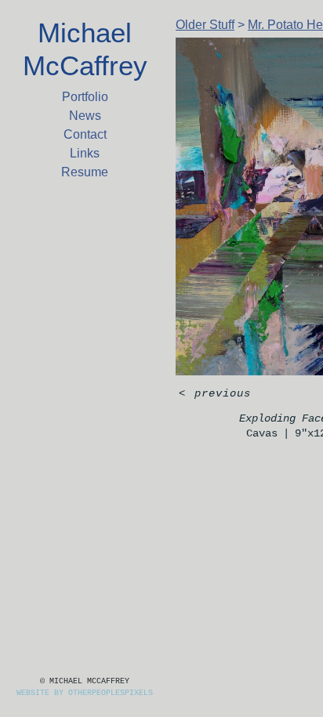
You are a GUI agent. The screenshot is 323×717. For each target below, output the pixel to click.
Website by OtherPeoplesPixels (84, 693)
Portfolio (85, 96)
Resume (84, 172)
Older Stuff (205, 24)
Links (85, 153)
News (85, 115)
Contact (85, 134)
